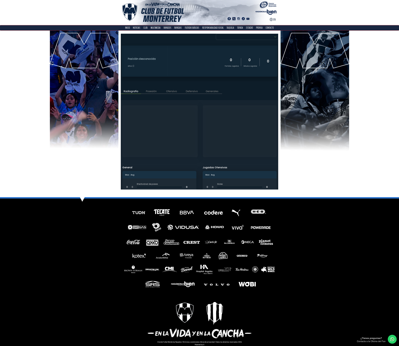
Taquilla (230, 28)
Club (145, 28)
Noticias (136, 28)
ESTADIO (249, 28)
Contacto (270, 28)
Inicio (127, 28)
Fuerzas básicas (192, 28)
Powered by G (199, 345)
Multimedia (156, 28)
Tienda (240, 28)
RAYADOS (167, 28)
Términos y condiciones (191, 342)
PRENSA (259, 28)
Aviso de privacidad (207, 342)
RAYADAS (178, 28)
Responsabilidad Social (213, 28)
